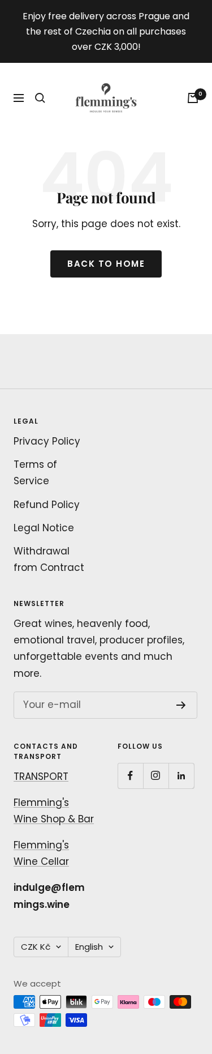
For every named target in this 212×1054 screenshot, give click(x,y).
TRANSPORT (41, 776)
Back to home (106, 264)
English (89, 947)
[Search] (40, 98)
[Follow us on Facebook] (130, 775)
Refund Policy (47, 504)
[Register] (181, 705)
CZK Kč (35, 947)
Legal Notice (44, 528)
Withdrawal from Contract (49, 559)
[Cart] (192, 98)
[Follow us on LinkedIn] (181, 775)
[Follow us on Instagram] (155, 775)
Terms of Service (35, 473)
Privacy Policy (47, 441)
